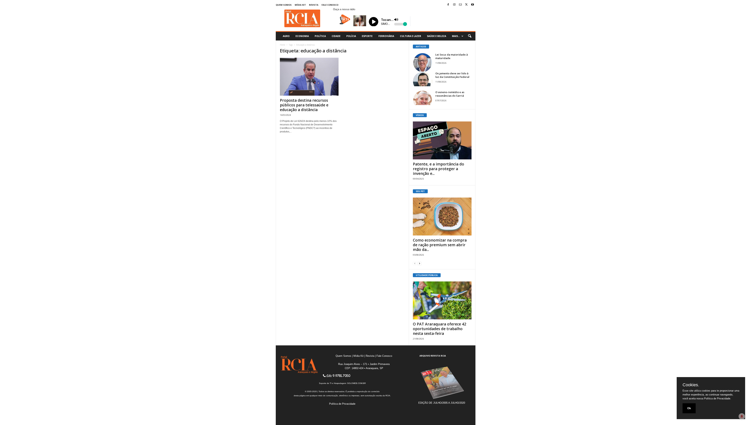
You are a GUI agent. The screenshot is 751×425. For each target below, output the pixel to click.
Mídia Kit (300, 4)
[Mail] (460, 5)
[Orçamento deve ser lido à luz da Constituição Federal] (422, 79)
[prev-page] (415, 263)
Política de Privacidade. (717, 398)
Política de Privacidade (342, 403)
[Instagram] (454, 5)
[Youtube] (472, 5)
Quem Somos (284, 4)
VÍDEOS (420, 115)
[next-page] (419, 263)
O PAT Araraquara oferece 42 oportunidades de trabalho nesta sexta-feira (439, 329)
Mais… (456, 36)
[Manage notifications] (742, 416)
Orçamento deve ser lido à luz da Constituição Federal (452, 75)
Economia (302, 36)
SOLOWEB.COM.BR (356, 383)
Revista (313, 4)
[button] (469, 36)
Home (282, 44)
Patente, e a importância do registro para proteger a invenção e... (438, 169)
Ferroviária (386, 36)
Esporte (367, 36)
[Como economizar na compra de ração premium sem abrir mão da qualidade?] (442, 216)
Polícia (351, 36)
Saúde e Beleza (436, 36)
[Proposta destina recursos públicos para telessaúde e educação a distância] (309, 77)
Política (320, 36)
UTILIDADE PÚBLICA (427, 275)
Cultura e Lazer (410, 36)
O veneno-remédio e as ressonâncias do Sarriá (449, 93)
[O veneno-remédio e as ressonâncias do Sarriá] (422, 97)
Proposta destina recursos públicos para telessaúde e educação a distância (304, 105)
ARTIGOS (421, 46)
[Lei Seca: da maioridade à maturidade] (422, 62)
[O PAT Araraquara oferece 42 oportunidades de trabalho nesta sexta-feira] (442, 300)
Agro (286, 36)
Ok (689, 408)
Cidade (336, 36)
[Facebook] (448, 5)
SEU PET (420, 191)
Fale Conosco (330, 4)
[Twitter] (466, 5)
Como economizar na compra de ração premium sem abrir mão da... (440, 245)
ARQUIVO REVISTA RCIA (433, 355)
